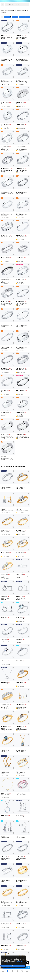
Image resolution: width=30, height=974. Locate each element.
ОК (13, 965)
